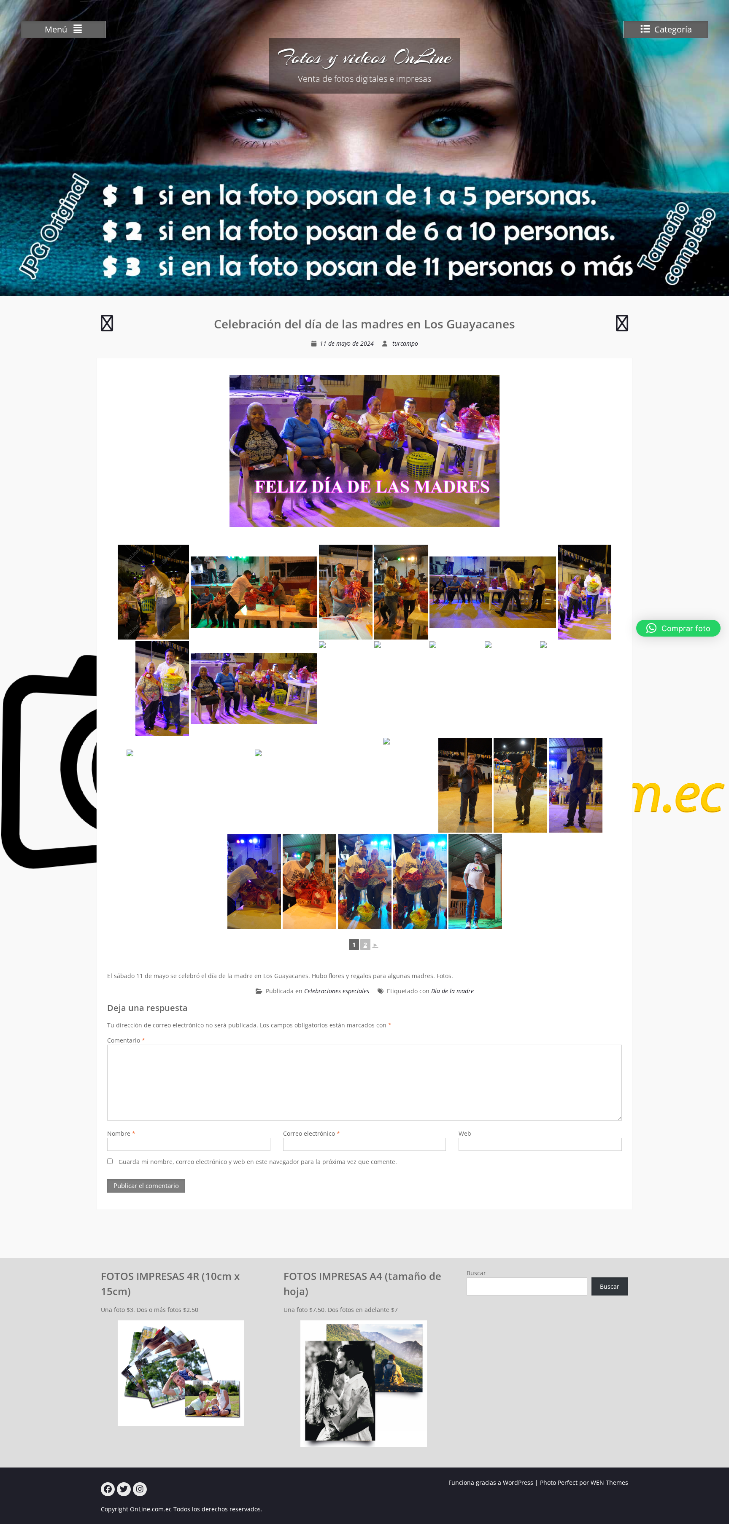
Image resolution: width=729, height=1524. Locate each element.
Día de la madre (452, 991)
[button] (678, 628)
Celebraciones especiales (336, 991)
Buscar (476, 1273)
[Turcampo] (108, 1489)
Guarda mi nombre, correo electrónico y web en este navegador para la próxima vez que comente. (258, 1162)
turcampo (405, 343)
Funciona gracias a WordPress (490, 1482)
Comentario (126, 1040)
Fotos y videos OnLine (364, 56)
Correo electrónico (311, 1133)
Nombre (121, 1133)
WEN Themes (609, 1482)
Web (465, 1133)
